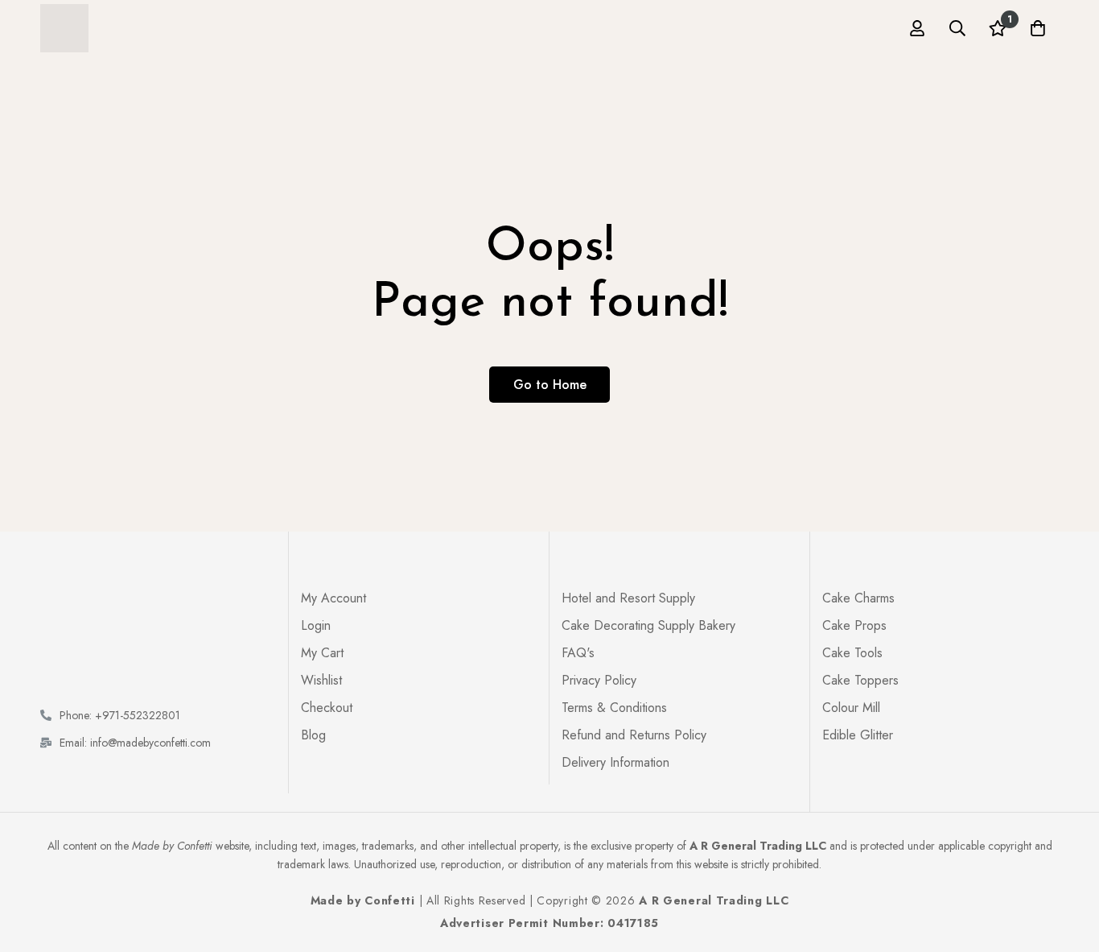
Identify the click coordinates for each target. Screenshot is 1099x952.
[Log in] (917, 28)
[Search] (957, 28)
